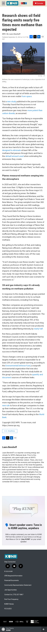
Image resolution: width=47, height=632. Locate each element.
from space (27, 96)
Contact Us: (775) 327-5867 (13, 594)
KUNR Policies (9, 604)
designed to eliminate (11, 150)
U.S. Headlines (9, 431)
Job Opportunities (10, 590)
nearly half (38, 329)
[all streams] (44, 629)
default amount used (14, 156)
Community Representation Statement (17, 585)
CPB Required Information (13, 576)
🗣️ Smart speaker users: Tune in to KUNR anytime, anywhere (23, 526)
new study (11, 101)
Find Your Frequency (11, 599)
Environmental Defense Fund (17, 365)
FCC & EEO (8, 609)
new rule (6, 405)
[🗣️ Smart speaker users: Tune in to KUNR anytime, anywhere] (23, 508)
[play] (3, 629)
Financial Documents (11, 580)
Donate (40, 3)
